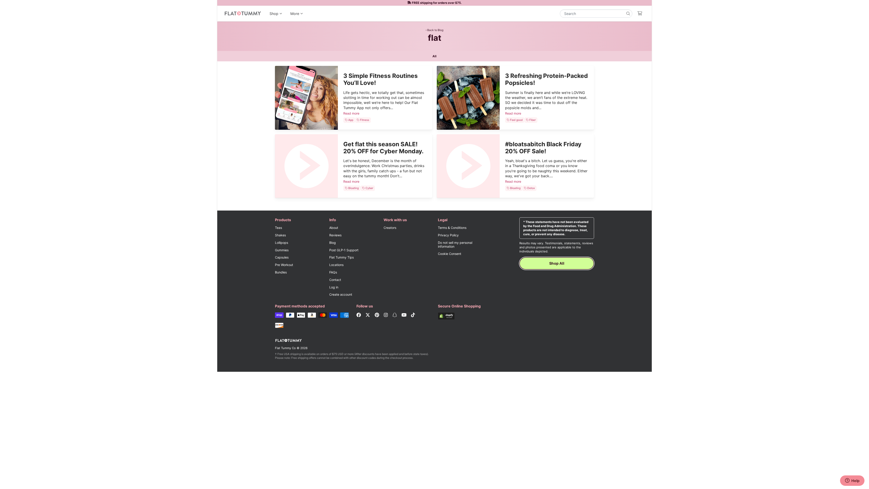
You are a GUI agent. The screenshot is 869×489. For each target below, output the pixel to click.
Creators (390, 228)
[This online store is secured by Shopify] (461, 316)
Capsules (282, 257)
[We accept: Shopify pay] (279, 315)
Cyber (370, 188)
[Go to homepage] (242, 13)
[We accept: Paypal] (290, 315)
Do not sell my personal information (455, 244)
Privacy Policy (448, 235)
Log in (333, 287)
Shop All (556, 263)
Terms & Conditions (452, 228)
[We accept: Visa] (333, 315)
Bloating (353, 188)
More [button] (298, 16)
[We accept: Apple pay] (301, 315)
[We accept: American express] (344, 315)
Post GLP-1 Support (343, 250)
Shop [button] (274, 13)
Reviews (335, 235)
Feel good (516, 120)
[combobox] (596, 14)
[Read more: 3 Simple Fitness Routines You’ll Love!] (306, 97)
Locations (336, 265)
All (434, 56)
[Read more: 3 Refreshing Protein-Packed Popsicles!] (468, 97)
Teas (278, 228)
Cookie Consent (449, 254)
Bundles (281, 272)
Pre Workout (284, 265)
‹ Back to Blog (434, 30)
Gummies (282, 250)
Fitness (364, 120)
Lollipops (281, 242)
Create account (340, 294)
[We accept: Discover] (279, 326)
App (351, 120)
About (333, 228)
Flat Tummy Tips (341, 257)
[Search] (628, 13)
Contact (335, 280)
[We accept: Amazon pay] (312, 315)
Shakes (280, 235)
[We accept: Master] (322, 315)
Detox (531, 188)
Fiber (533, 120)
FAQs (333, 272)
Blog (332, 242)
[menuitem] (275, 14)
